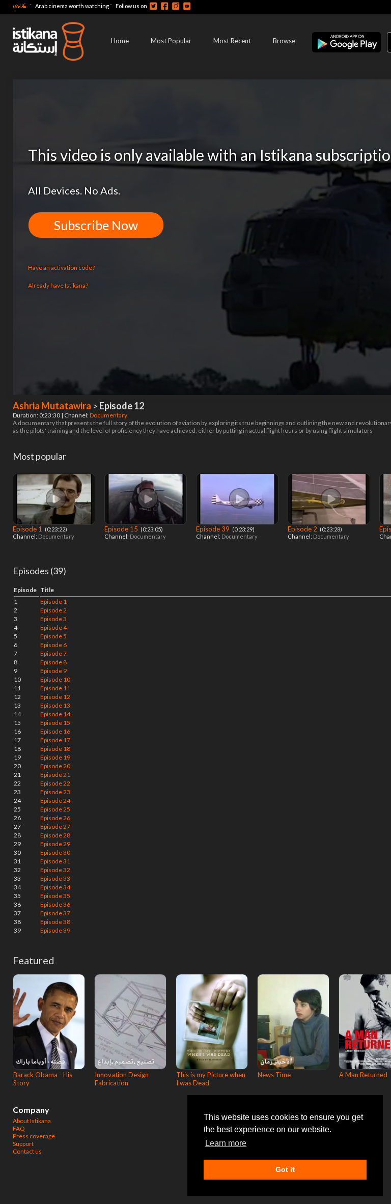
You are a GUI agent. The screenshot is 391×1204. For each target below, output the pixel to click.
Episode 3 (53, 619)
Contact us (27, 1151)
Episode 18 (55, 748)
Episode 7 (53, 653)
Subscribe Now (96, 225)
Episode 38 (55, 922)
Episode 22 (55, 783)
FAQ (19, 1128)
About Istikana (32, 1121)
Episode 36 (55, 904)
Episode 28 (55, 835)
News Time (274, 1075)
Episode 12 (55, 697)
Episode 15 (121, 529)
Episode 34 (55, 887)
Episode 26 (55, 818)
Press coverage (34, 1136)
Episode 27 (55, 826)
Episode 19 (55, 757)
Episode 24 (55, 800)
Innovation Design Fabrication (122, 1079)
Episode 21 (55, 774)
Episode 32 (55, 870)
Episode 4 (53, 627)
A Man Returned (363, 1075)
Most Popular (171, 41)
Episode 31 (55, 861)
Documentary (109, 415)
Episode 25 (55, 809)
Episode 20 (55, 766)
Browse (284, 41)
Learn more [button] (225, 1143)
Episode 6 (53, 645)
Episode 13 (55, 705)
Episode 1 (28, 529)
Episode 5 (53, 636)
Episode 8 (53, 662)
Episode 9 (53, 671)
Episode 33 (55, 878)
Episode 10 (55, 679)
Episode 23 (55, 792)
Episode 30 (55, 852)
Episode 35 (55, 896)
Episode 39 (213, 529)
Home (120, 41)
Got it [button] (285, 1169)
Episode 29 (55, 844)
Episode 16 (55, 731)
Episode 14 (55, 714)
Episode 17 (55, 740)
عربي (19, 4)
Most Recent (232, 41)
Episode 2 (303, 529)
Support (23, 1143)
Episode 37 (55, 913)
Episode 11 (55, 688)
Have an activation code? (61, 267)
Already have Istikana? (58, 285)
